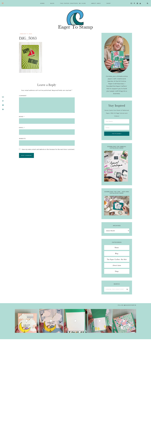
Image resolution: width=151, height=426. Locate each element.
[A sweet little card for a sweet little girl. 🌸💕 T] (27, 321)
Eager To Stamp (75, 19)
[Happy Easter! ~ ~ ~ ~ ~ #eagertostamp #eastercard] (75, 321)
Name (22, 116)
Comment (23, 95)
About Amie (117, 265)
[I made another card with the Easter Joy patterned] (124, 321)
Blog (116, 253)
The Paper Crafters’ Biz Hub (117, 259)
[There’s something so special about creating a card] (51, 321)
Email (22, 127)
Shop (117, 271)
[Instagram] (138, 1)
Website (22, 138)
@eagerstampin (130, 305)
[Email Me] (131, 1)
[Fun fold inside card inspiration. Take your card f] (100, 321)
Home (117, 247)
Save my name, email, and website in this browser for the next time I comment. (48, 149)
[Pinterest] (135, 1)
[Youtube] (140, 1)
